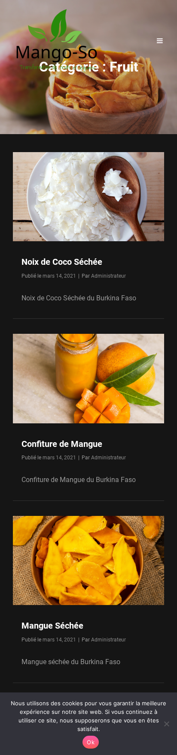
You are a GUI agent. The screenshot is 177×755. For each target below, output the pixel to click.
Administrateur (108, 276)
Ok (91, 742)
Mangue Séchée (52, 625)
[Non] (166, 723)
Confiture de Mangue (61, 444)
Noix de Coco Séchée (61, 262)
